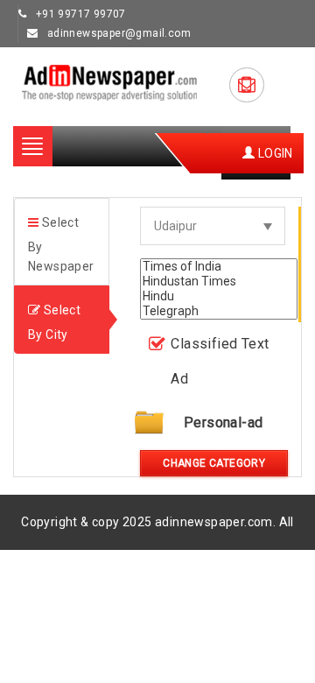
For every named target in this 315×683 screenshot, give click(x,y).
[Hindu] (219, 296)
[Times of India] (219, 266)
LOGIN (273, 153)
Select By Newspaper (61, 244)
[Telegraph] (219, 311)
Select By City (54, 322)
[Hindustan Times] (219, 281)
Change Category (214, 463)
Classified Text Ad (220, 361)
